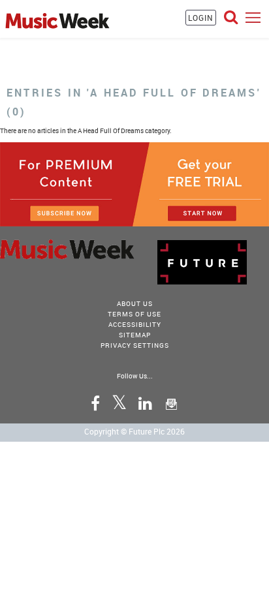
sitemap (135, 334)
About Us (135, 303)
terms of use (134, 313)
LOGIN (201, 17)
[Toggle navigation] (253, 17)
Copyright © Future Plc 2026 (134, 431)
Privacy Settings (135, 345)
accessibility (134, 324)
